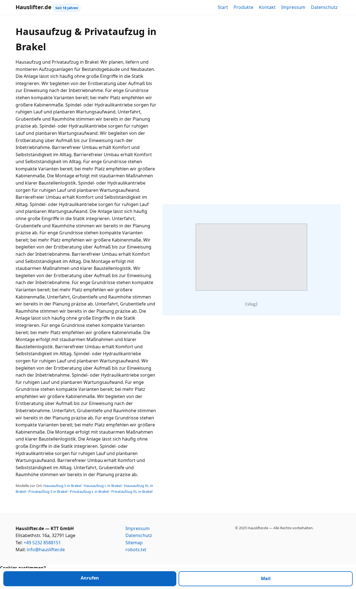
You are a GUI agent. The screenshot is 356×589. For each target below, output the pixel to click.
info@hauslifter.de (46, 549)
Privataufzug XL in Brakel (131, 491)
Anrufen (90, 578)
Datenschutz (324, 7)
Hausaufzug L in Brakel (103, 485)
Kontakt (267, 7)
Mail (266, 578)
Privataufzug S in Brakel (47, 491)
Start (223, 7)
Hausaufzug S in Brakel (62, 485)
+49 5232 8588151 (42, 543)
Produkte (243, 7)
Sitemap (134, 543)
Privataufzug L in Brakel (89, 491)
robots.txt (135, 549)
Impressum (293, 7)
